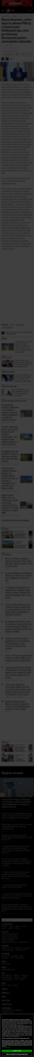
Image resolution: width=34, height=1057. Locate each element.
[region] (17, 1035)
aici (11, 1032)
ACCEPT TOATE (17, 1051)
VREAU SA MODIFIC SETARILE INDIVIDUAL (17, 1054)
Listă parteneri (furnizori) (6, 1047)
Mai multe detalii (20, 1024)
